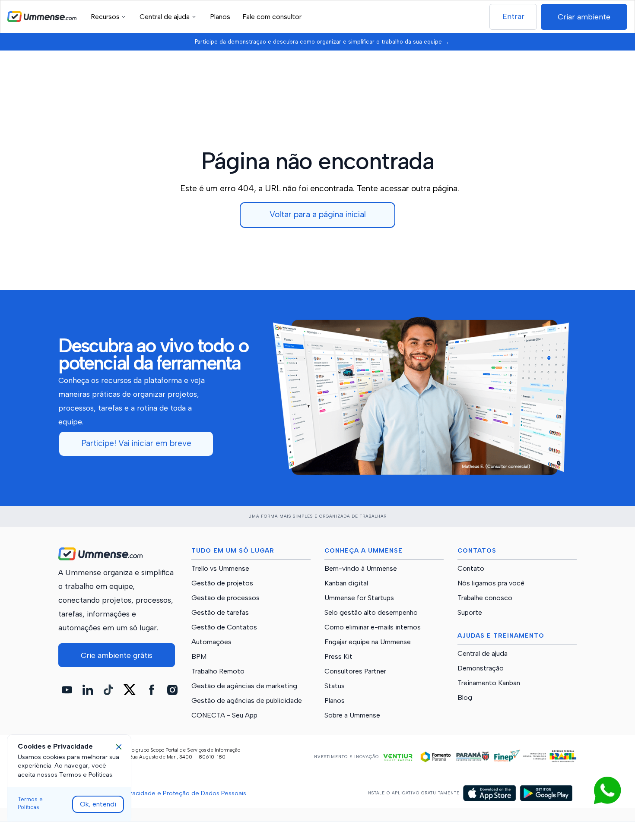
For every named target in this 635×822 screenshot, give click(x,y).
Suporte (469, 612)
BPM (198, 656)
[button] (109, 16)
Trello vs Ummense (220, 568)
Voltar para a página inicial (318, 214)
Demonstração (480, 668)
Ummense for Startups (359, 597)
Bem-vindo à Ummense (360, 568)
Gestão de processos (225, 597)
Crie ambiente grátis (116, 655)
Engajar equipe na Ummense (367, 642)
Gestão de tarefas (220, 612)
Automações (211, 642)
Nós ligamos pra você (490, 583)
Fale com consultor (272, 17)
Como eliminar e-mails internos (372, 627)
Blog (464, 697)
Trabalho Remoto (217, 671)
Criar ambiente (584, 16)
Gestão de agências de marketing (244, 686)
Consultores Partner (355, 671)
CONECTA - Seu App (224, 715)
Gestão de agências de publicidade (246, 700)
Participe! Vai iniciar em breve (136, 443)
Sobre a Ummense (352, 715)
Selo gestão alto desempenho (371, 612)
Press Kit (338, 656)
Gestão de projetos (222, 583)
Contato (470, 568)
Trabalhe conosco (484, 597)
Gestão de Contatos (224, 627)
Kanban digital (346, 583)
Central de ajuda (482, 653)
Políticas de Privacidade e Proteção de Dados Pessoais (166, 793)
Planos (220, 17)
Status (334, 686)
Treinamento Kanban (488, 683)
